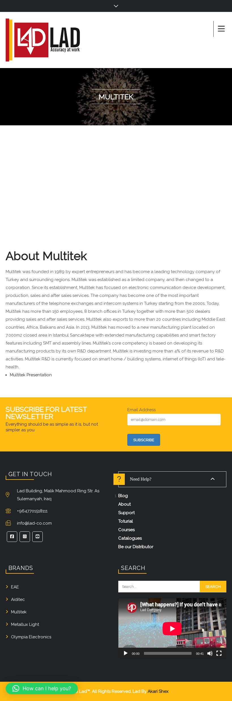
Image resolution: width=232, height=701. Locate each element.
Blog (123, 495)
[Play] (125, 653)
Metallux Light (25, 624)
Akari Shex (158, 691)
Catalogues (130, 538)
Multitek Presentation (31, 374)
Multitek (19, 612)
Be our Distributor (135, 546)
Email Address (141, 409)
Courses (126, 529)
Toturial (125, 521)
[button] (42, 688)
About (124, 504)
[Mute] (210, 653)
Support (126, 512)
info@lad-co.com (34, 523)
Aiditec (18, 599)
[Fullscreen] (219, 653)
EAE (15, 587)
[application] (172, 628)
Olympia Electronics (31, 636)
